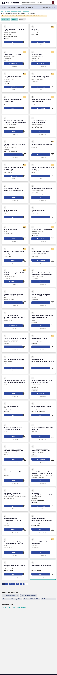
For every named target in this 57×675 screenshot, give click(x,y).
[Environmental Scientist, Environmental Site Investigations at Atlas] (15, 320)
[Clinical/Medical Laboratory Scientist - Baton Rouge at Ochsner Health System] (43, 256)
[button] (53, 2)
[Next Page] (26, 584)
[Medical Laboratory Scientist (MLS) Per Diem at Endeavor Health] (43, 171)
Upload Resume (29, 7)
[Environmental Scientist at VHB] (15, 410)
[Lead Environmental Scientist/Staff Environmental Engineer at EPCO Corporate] (43, 320)
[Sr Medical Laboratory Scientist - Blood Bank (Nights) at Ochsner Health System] (43, 103)
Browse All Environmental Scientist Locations (14, 607)
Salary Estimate (12, 7)
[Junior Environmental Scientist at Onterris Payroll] (43, 410)
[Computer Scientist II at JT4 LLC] (43, 213)
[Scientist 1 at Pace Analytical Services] (43, 35)
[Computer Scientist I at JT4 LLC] (15, 234)
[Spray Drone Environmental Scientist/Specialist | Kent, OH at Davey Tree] (15, 454)
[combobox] (28, 2)
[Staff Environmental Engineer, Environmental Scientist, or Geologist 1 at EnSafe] (15, 298)
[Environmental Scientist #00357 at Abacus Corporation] (15, 363)
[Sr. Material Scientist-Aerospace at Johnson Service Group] (43, 149)
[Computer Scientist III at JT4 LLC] (15, 213)
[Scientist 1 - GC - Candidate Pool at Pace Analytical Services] (43, 234)
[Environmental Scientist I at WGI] (43, 342)
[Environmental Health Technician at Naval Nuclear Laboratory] (43, 193)
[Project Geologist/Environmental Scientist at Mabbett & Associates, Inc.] (15, 35)
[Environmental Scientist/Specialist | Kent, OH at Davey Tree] (43, 432)
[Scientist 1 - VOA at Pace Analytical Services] (43, 59)
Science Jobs (26, 11)
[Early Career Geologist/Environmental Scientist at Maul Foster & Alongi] (43, 499)
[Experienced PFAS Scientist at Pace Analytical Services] (15, 59)
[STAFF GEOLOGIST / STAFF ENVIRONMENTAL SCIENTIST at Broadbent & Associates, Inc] (43, 454)
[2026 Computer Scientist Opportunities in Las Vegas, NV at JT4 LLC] (15, 193)
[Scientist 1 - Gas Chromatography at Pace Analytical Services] (15, 256)
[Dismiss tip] (45, 16)
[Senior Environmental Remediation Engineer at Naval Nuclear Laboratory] (15, 149)
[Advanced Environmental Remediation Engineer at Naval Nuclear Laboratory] (43, 126)
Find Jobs (4, 7)
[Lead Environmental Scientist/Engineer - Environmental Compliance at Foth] (43, 363)
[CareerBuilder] (11, 3)
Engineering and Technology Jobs (13, 11)
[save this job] (24, 42)
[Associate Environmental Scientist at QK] (15, 476)
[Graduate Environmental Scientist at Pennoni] (15, 569)
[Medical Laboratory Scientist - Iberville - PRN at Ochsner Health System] (15, 103)
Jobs (2, 11)
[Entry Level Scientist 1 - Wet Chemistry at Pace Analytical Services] (15, 81)
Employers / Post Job (48, 7)
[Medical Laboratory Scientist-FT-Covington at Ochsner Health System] (15, 277)
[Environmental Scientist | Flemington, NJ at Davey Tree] (43, 547)
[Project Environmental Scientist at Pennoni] (43, 569)
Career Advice (20, 7)
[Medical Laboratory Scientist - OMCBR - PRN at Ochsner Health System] (15, 171)
